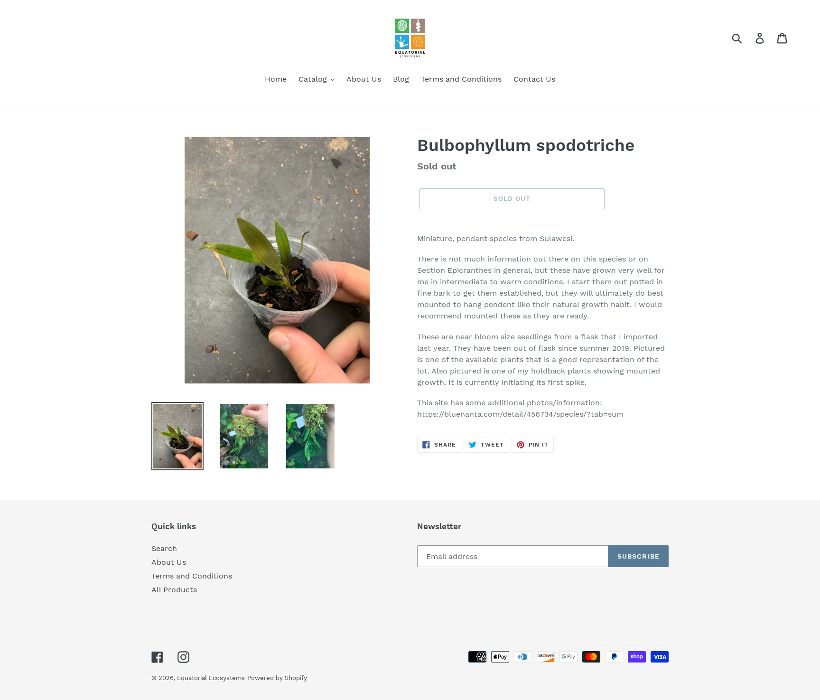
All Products (174, 589)
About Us (168, 562)
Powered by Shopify (277, 677)
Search (164, 548)
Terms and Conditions (191, 575)
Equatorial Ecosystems (211, 677)
